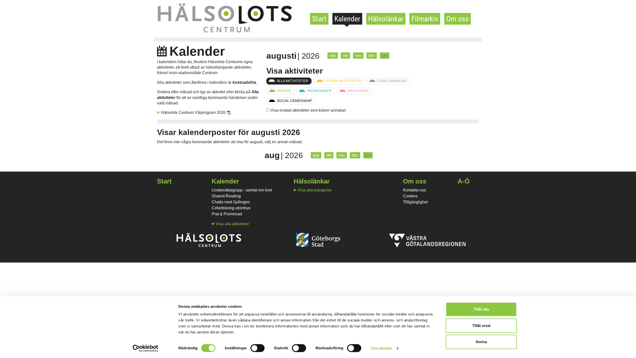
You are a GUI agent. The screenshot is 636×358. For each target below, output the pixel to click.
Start (319, 18)
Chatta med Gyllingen (231, 202)
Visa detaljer (381, 348)
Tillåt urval (481, 325)
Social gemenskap (294, 101)
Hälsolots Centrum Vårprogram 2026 (193, 112)
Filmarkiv (424, 18)
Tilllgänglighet (415, 202)
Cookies (410, 196)
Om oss (457, 18)
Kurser (284, 91)
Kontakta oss (414, 190)
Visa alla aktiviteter (232, 224)
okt (345, 55)
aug (272, 155)
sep (332, 55)
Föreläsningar (392, 81)
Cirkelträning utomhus (231, 208)
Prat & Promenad (227, 214)
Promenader (319, 91)
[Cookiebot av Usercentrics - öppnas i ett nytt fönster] (145, 348)
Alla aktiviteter (292, 81)
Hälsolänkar (385, 18)
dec (371, 55)
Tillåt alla (481, 309)
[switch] (257, 348)
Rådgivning (358, 91)
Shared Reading (226, 196)
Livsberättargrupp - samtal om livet (242, 190)
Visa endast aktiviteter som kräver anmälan (308, 110)
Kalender (347, 18)
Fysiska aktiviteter (342, 81)
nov (358, 55)
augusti (281, 55)
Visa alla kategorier (315, 190)
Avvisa (481, 342)
